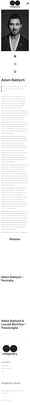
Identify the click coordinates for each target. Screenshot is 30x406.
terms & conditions (6, 368)
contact (3, 371)
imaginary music (11, 383)
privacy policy (5, 365)
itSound (9, 400)
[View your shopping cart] (27, 4)
